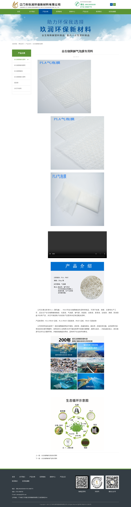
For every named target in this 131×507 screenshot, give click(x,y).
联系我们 (99, 11)
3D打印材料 (18, 88)
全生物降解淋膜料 (19, 65)
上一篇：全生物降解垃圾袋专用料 (46, 455)
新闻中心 (72, 11)
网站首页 (21, 44)
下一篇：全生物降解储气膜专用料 (46, 458)
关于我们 (32, 11)
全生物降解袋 (18, 71)
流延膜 (16, 82)
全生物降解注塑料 (19, 77)
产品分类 (45, 11)
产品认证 (85, 11)
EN (114, 4)
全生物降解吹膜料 (38, 44)
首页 (18, 11)
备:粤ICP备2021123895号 (84, 504)
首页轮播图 (112, 11)
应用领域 (59, 11)
